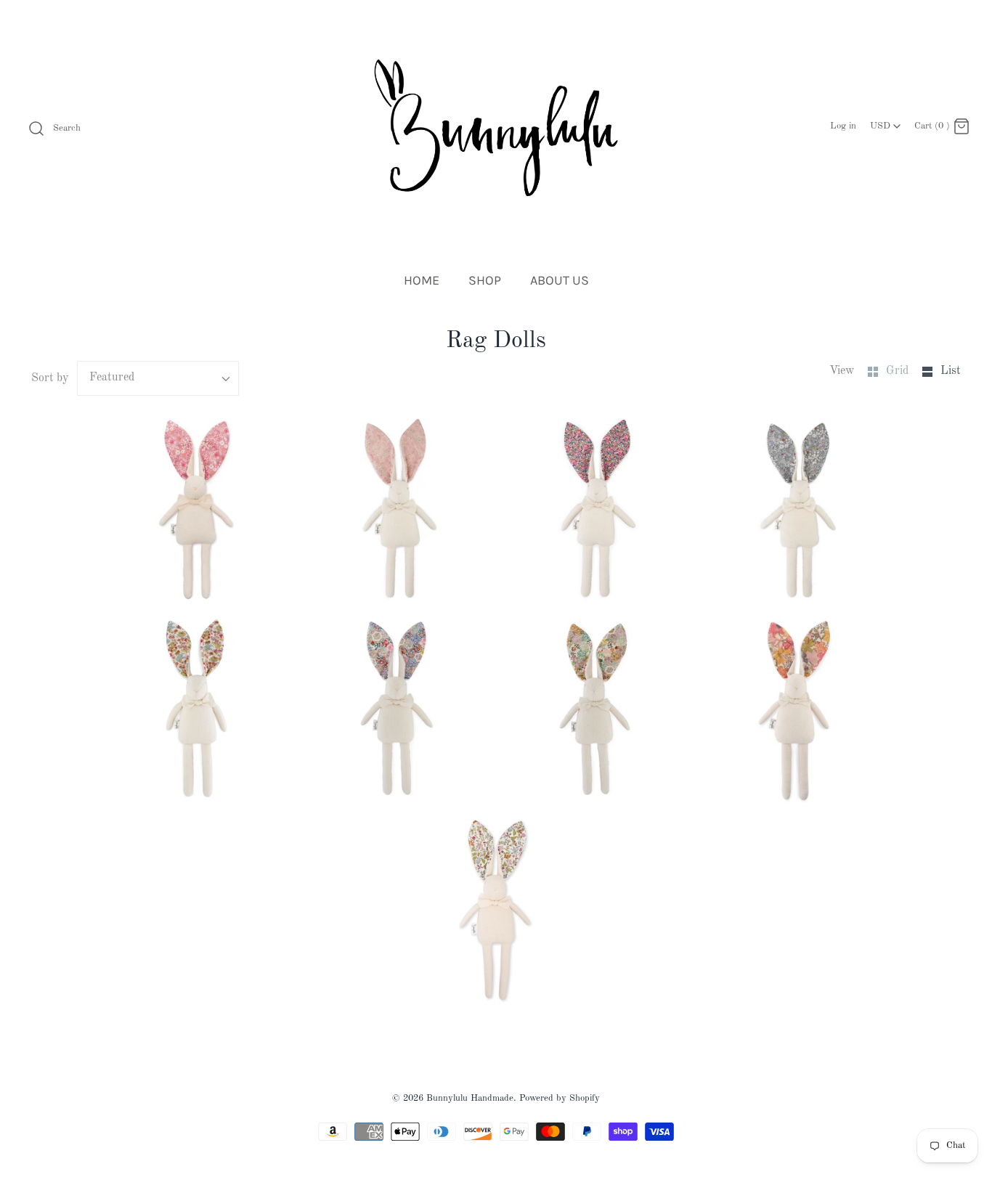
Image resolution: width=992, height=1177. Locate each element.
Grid (898, 371)
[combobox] (885, 122)
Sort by (49, 378)
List (950, 371)
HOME (421, 280)
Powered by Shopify (559, 1098)
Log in (843, 126)
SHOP (484, 280)
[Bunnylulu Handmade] (496, 128)
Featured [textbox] (111, 377)
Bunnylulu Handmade (469, 1098)
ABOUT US (559, 280)
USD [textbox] (887, 122)
